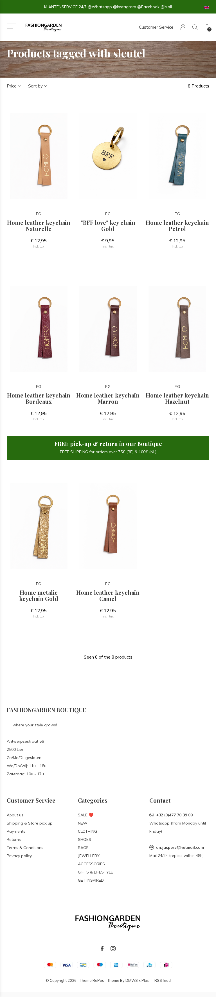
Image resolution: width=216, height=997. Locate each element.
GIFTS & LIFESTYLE (95, 872)
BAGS (83, 847)
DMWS (131, 980)
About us (15, 815)
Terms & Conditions (25, 847)
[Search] (195, 27)
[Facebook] (102, 948)
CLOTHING (87, 831)
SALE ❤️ (85, 815)
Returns (14, 839)
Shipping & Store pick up (30, 823)
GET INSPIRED (91, 880)
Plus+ (146, 980)
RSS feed (162, 980)
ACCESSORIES (91, 863)
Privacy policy (19, 855)
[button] (11, 26)
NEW (82, 823)
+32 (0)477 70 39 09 (174, 815)
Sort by (35, 86)
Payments (16, 831)
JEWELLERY (89, 855)
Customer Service (156, 27)
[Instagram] (113, 948)
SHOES (84, 839)
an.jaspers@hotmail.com (180, 847)
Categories (92, 800)
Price (12, 86)
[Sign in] (183, 27)
